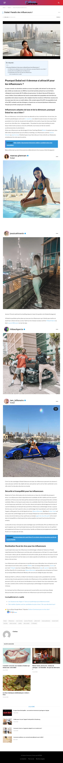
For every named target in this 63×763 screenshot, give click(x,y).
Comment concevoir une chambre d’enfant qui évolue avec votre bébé (16, 667)
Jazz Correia (15, 135)
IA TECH (40, 755)
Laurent (46, 568)
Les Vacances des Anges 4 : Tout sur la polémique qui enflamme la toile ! (29, 601)
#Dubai (44, 130)
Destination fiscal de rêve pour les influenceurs (21, 72)
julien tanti (37, 621)
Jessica (52, 565)
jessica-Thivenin (28, 621)
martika (6, 623)
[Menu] (5, 3)
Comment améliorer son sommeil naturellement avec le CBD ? (28, 737)
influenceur (11, 621)
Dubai (5, 621)
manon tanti (55, 621)
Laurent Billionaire (13, 323)
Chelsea (6, 17)
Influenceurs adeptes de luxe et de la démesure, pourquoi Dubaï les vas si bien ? (27, 69)
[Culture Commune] (31, 2)
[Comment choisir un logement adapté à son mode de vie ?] (7, 730)
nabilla (20, 623)
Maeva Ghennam (37, 511)
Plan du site (31, 759)
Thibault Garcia (50, 320)
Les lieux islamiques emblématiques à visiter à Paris (16, 694)
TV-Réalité (34, 623)
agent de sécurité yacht (43, 516)
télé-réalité (26, 623)
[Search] (58, 3)
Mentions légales (40, 759)
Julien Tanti (52, 511)
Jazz (41, 568)
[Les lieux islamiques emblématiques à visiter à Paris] (17, 683)
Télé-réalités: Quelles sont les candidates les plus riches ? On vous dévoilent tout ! (31, 604)
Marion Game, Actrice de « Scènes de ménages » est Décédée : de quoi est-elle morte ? (46, 667)
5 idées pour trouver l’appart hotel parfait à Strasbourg (26, 719)
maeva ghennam (46, 621)
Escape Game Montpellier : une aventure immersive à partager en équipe (31, 710)
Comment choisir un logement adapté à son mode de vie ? (27, 728)
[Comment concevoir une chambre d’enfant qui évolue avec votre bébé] (17, 656)
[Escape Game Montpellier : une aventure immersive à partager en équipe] (7, 713)
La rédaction (23, 759)
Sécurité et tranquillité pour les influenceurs (19, 70)
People (58, 17)
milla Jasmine (13, 623)
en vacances (28, 119)
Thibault (12, 568)
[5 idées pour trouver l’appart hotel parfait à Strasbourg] (7, 722)
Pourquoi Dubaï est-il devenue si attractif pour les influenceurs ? (23, 67)
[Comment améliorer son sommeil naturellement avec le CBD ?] (7, 739)
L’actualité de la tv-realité (16, 74)
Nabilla (30, 565)
